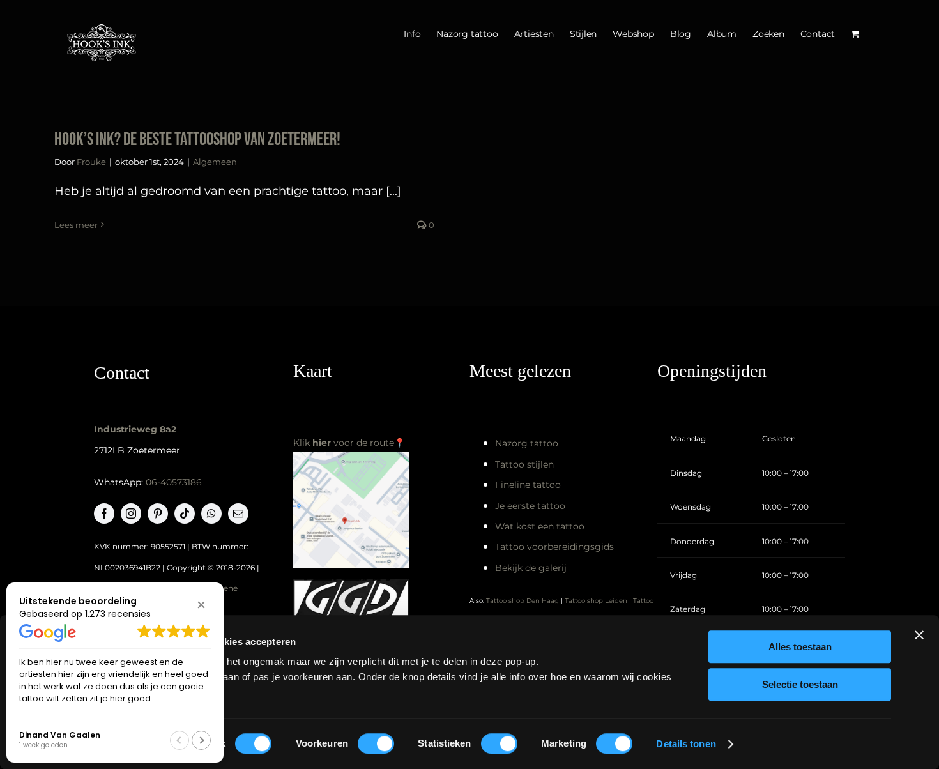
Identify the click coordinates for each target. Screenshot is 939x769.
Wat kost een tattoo (539, 526)
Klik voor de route (343, 442)
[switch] (376, 743)
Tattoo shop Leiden (596, 601)
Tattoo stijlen (524, 464)
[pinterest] (158, 513)
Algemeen (215, 161)
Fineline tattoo (528, 485)
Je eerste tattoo (530, 506)
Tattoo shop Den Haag (522, 601)
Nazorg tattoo (526, 443)
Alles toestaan (800, 646)
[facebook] (104, 513)
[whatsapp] (211, 513)
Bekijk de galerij (531, 568)
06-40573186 (174, 482)
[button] (201, 604)
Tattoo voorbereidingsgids (554, 546)
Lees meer (76, 225)
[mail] (238, 513)
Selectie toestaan (800, 684)
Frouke (91, 161)
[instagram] (131, 513)
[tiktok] (184, 513)
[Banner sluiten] (919, 634)
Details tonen (685, 743)
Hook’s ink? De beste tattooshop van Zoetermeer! (197, 139)
